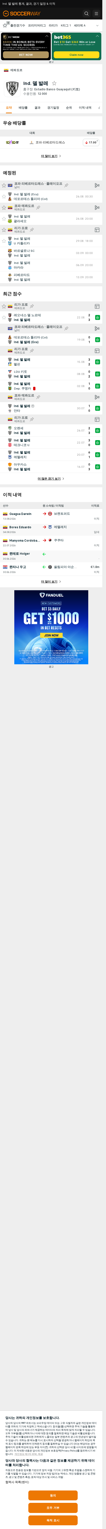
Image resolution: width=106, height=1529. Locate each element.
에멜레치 (60, 527)
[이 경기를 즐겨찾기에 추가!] (4, 196)
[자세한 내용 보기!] (51, 196)
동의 (53, 1495)
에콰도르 (16, 70)
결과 (37, 107)
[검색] (86, 14)
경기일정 (53, 107)
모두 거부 (53, 1507)
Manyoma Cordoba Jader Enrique (33, 541)
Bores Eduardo (20, 527)
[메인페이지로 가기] (25, 14)
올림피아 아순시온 (67, 567)
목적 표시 (53, 1520)
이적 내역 (85, 107)
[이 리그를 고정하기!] (66, 185)
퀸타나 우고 (17, 567)
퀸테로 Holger (19, 554)
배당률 (23, 107)
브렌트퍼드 (62, 514)
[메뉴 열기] (96, 14)
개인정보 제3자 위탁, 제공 (29, 1454)
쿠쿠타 (59, 540)
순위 (69, 107)
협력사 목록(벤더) (17, 1482)
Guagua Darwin (20, 514)
